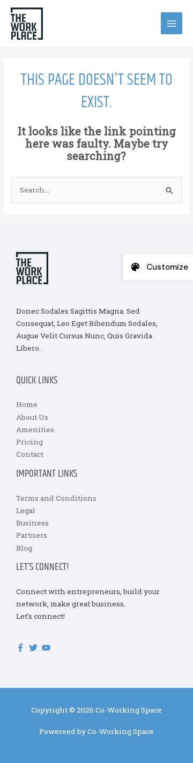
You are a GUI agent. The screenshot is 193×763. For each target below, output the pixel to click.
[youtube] (47, 647)
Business (32, 523)
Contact (29, 454)
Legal (25, 510)
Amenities (35, 429)
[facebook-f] (21, 647)
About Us (32, 417)
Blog (24, 548)
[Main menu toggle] (172, 23)
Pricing (29, 442)
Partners (31, 535)
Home (27, 404)
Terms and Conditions (56, 498)
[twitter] (34, 647)
